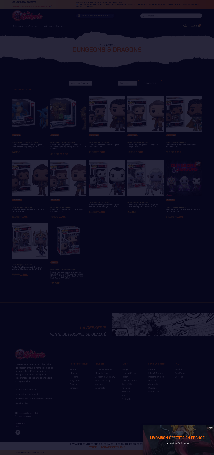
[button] (211, 429)
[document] (107, 227)
